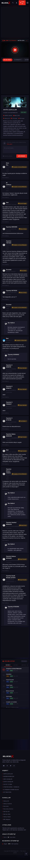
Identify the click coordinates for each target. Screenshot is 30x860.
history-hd (7, 118)
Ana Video (8, 59)
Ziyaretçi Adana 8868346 (10, 435)
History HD (6, 801)
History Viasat (7, 816)
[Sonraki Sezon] (27, 665)
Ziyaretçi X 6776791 (9, 419)
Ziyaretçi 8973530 (11, 290)
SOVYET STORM (7, 784)
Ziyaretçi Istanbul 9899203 (11, 523)
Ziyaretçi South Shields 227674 (10, 576)
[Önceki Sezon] (2, 665)
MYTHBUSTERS (7, 792)
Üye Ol (23, 2)
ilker (7, 202)
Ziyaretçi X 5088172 (9, 387)
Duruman (8, 269)
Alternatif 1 (18, 59)
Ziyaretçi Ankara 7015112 (8, 471)
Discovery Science (8, 809)
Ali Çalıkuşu (8, 183)
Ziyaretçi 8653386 (11, 227)
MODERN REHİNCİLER (8, 776)
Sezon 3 (8, 665)
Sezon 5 (24, 665)
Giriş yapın (9, 144)
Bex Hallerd (11, 322)
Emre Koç (7, 164)
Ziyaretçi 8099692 (13, 354)
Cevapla (6, 177)
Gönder (22, 156)
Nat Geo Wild (6, 814)
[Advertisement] (15, 22)
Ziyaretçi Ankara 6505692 (11, 557)
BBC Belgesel (6, 819)
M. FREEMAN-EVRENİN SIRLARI (11, 789)
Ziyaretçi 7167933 (8, 242)
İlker (7, 338)
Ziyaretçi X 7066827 (9, 403)
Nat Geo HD (6, 811)
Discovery (6, 806)
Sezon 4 (16, 665)
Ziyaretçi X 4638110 (9, 366)
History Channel (7, 803)
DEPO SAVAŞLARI (7, 779)
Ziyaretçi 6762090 (13, 606)
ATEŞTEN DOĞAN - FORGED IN (11, 787)
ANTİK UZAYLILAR (8, 773)
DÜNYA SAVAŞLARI (8, 781)
